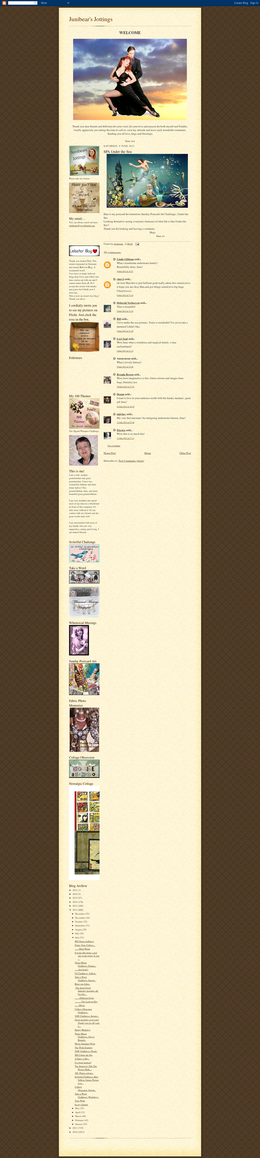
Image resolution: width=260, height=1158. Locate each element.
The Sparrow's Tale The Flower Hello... (86, 1068)
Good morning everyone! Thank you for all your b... (87, 1022)
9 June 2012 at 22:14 (125, 351)
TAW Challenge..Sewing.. (87, 1015)
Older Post (185, 453)
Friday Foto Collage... (85, 945)
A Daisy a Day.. (82, 1058)
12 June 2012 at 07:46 (125, 422)
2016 (75, 893)
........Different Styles (84, 997)
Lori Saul (122, 339)
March (78, 1116)
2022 (75, 890)
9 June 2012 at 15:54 (125, 311)
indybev (121, 414)
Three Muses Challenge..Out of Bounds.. (84, 1036)
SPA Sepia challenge (84, 941)
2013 (75, 905)
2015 (75, 897)
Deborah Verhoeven (128, 303)
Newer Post (110, 453)
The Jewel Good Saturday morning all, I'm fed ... (86, 991)
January (79, 1124)
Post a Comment (114, 445)
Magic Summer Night (85, 1043)
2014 (75, 901)
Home (147, 453)
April (78, 1112)
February (79, 1120)
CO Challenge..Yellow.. (85, 973)
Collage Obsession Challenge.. (83, 1011)
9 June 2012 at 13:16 (125, 295)
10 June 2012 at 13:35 (125, 386)
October (79, 921)
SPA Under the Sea (83, 1054)
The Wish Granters (83, 1047)
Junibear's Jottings (91, 19)
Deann (120, 394)
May (77, 1108)
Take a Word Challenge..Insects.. (85, 978)
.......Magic (80, 1005)
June (77, 937)
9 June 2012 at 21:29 (125, 331)
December (80, 913)
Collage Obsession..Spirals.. (85, 1088)
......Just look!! (81, 969)
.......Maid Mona (82, 948)
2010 (75, 1131)
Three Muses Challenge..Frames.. (85, 964)
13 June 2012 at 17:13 (125, 438)
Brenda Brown (125, 374)
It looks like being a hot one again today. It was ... (87, 955)
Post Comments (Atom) (131, 461)
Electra (121, 430)
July (77, 933)
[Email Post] (137, 244)
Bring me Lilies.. (82, 983)
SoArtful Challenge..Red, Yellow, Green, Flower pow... (87, 1079)
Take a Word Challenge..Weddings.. (87, 1095)
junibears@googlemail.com (82, 225)
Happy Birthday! (83, 1029)
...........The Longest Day (86, 1001)
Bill (119, 319)
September (80, 925)
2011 (75, 1127)
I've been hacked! (83, 1062)
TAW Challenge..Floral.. (86, 1051)
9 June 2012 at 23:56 (125, 366)
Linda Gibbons (125, 259)
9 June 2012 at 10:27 (125, 271)
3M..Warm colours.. (84, 1073)
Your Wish (80, 1100)
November (80, 917)
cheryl (120, 279)
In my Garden (81, 1104)
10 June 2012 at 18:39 (125, 406)
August (78, 929)
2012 (75, 909)
